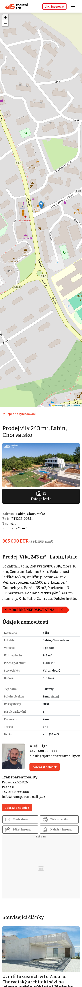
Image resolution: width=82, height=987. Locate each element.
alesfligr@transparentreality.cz (54, 756)
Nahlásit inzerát (61, 829)
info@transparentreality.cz (23, 797)
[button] (41, 205)
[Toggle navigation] (74, 6)
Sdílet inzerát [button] (22, 829)
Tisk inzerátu (59, 819)
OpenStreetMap (73, 405)
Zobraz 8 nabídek (44, 767)
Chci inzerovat (54, 6)
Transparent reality (19, 777)
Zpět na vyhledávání (21, 414)
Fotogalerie (41, 496)
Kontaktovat (21, 819)
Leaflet (58, 405)
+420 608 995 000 (43, 751)
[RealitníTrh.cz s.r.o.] (15, 6)
